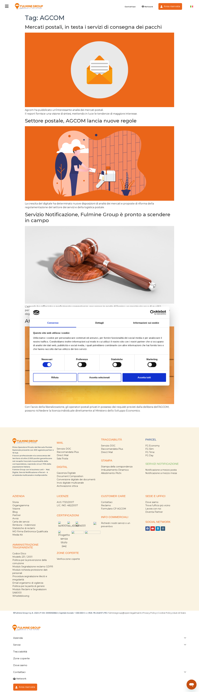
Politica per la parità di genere (28, 586)
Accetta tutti (144, 377)
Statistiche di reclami (23, 528)
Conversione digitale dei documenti (76, 479)
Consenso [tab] (52, 322)
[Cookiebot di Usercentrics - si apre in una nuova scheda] (152, 312)
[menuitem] (192, 6)
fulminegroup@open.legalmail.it (125, 613)
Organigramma (20, 505)
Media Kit (17, 534)
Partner (16, 515)
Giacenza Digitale (66, 473)
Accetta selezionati (99, 377)
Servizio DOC (64, 448)
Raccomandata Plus (68, 452)
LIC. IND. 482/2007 (67, 505)
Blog (15, 512)
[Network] (143, 6)
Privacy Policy (149, 613)
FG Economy (152, 445)
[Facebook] (147, 528)
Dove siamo (151, 502)
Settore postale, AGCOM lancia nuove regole (81, 121)
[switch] (82, 364)
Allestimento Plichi (111, 473)
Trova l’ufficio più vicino (157, 505)
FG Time (150, 452)
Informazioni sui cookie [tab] (146, 322)
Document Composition (70, 476)
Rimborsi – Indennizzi (24, 525)
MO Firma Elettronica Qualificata (30, 531)
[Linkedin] (158, 528)
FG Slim (149, 449)
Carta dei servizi (20, 521)
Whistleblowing (20, 596)
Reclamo (106, 505)
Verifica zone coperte (68, 559)
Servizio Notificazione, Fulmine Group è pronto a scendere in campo (97, 217)
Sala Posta (62, 458)
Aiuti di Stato (179, 613)
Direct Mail (62, 455)
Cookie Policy (165, 613)
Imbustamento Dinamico (115, 469)
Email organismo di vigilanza (27, 582)
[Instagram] (163, 528)
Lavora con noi (153, 508)
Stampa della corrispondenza (116, 466)
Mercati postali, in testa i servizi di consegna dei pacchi (93, 27)
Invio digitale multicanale (70, 482)
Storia (15, 502)
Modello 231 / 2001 (22, 556)
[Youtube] (152, 528)
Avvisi (15, 518)
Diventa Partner (154, 512)
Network (149, 7)
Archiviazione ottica (67, 486)
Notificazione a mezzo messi (161, 473)
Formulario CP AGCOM (113, 508)
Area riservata (171, 6)
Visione (16, 508)
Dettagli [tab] (99, 322)
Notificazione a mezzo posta (161, 469)
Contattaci (130, 7)
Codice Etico (19, 553)
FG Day (149, 455)
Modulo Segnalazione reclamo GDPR (32, 566)
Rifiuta (54, 377)
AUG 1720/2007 (65, 502)
